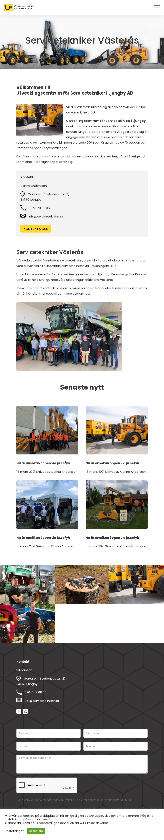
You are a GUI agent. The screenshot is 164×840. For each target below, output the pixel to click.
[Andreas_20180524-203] (82, 603)
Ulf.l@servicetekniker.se (42, 701)
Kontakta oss (36, 229)
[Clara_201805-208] (136, 603)
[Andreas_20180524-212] (27, 642)
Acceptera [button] (36, 831)
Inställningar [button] (15, 831)
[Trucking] (27, 603)
